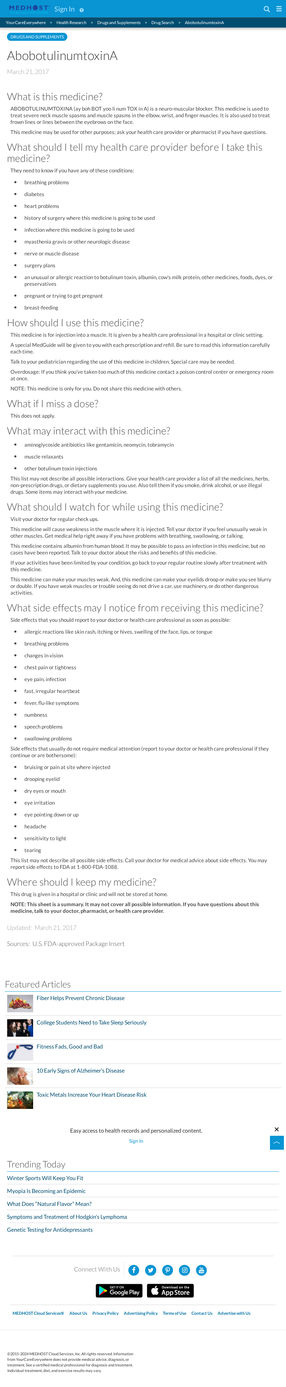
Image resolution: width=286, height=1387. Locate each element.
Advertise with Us (234, 1313)
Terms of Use (174, 1313)
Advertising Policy (141, 1313)
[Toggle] (277, 1143)
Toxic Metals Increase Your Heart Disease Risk (91, 1094)
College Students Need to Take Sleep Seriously (91, 1022)
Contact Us (201, 1313)
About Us (78, 1313)
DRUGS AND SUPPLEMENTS (37, 36)
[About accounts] (81, 8)
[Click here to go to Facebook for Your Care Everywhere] (134, 1270)
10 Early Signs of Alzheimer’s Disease (81, 1070)
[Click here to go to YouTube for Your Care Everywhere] (201, 1270)
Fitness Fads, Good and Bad (70, 1046)
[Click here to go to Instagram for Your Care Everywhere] (167, 1270)
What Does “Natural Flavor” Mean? (49, 1203)
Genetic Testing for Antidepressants (50, 1229)
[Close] (277, 1128)
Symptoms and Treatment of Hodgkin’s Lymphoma (67, 1216)
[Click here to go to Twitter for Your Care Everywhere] (150, 1270)
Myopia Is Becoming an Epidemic (46, 1190)
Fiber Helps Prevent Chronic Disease (81, 998)
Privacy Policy (105, 1313)
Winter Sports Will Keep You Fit (45, 1178)
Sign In (64, 9)
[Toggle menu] (279, 9)
